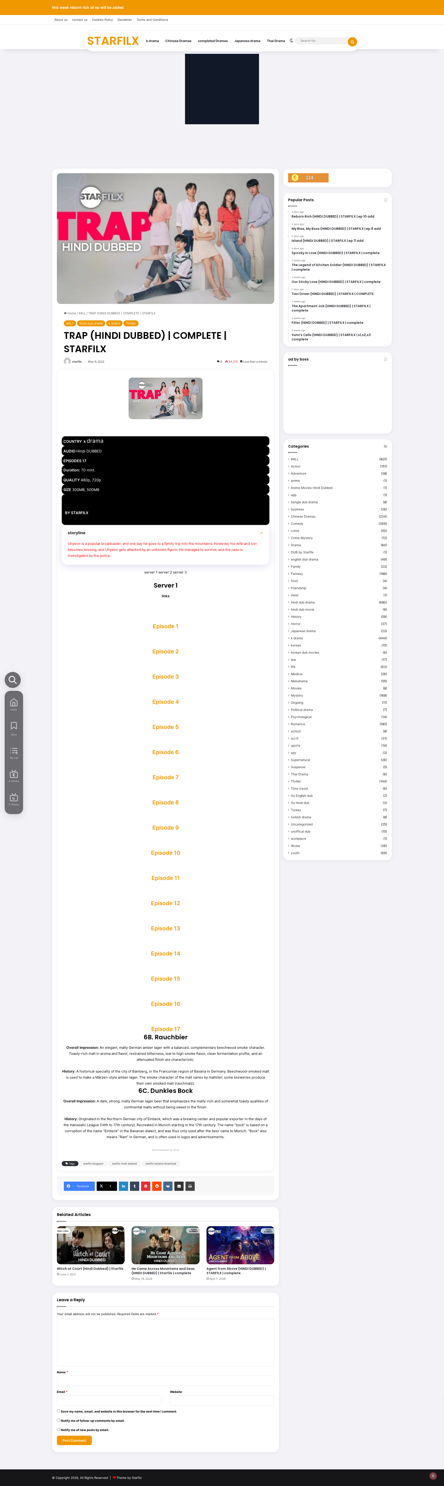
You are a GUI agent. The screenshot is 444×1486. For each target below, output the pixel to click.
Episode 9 (165, 827)
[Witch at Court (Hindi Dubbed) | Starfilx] (91, 1245)
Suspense (298, 767)
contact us (79, 19)
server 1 (150, 572)
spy (293, 753)
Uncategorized (302, 824)
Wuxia (295, 846)
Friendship (298, 588)
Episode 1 (166, 626)
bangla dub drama (304, 502)
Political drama (302, 710)
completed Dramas (213, 41)
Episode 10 (165, 852)
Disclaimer (124, 19)
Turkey (296, 810)
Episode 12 (165, 903)
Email (62, 1392)
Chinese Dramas (178, 41)
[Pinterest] (145, 1186)
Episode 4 (165, 701)
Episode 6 (165, 752)
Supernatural (300, 760)
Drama (296, 545)
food (294, 581)
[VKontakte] (168, 1186)
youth (295, 853)
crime (295, 531)
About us (61, 19)
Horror (295, 624)
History (296, 617)
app (293, 495)
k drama (152, 41)
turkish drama (301, 817)
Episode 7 (166, 777)
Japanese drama (247, 41)
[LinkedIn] (123, 1186)
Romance (298, 724)
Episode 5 (165, 727)
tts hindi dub (300, 803)
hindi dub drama (91, 323)
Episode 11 (165, 878)
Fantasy (297, 574)
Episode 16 (165, 1004)
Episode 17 (165, 1029)
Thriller (131, 323)
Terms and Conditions (152, 19)
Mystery (297, 695)
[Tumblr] (134, 1186)
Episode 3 (165, 676)
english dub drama (304, 559)
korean (296, 645)
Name (62, 1372)
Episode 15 (165, 978)
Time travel (299, 788)
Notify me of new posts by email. (85, 1430)
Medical (296, 674)
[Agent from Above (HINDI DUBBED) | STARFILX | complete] (240, 1245)
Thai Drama (276, 41)
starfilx (77, 361)
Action (295, 466)
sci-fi (294, 738)
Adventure (298, 473)
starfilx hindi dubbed (124, 1163)
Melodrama (299, 681)
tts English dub (302, 796)
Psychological (301, 717)
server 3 (180, 572)
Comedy (297, 523)
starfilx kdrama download (160, 1163)
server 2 (165, 572)
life (293, 667)
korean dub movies (305, 652)
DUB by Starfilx (302, 552)
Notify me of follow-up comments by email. (93, 1420)
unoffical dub (300, 831)
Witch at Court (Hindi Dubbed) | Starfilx (90, 1268)
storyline (77, 532)
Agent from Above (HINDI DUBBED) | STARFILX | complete (236, 1270)
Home (71, 313)
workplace (298, 838)
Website (176, 1392)
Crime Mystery (302, 538)
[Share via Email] (179, 1186)
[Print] (190, 1186)
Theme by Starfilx (129, 1478)
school (296, 731)
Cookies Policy (102, 19)
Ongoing (297, 702)
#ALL (82, 313)
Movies (296, 688)
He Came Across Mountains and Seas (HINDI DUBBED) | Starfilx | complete (163, 1270)
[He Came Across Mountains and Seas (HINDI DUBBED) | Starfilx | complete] (165, 1245)
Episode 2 (165, 651)
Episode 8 (165, 802)
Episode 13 (165, 928)
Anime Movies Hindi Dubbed (312, 488)
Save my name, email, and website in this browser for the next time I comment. (119, 1411)
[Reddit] (156, 1186)
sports (295, 745)
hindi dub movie (302, 609)
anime (295, 480)
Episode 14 (165, 953)
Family (296, 566)
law (293, 659)
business (297, 509)
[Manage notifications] (433, 1476)
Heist (295, 595)
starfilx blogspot (93, 1163)
